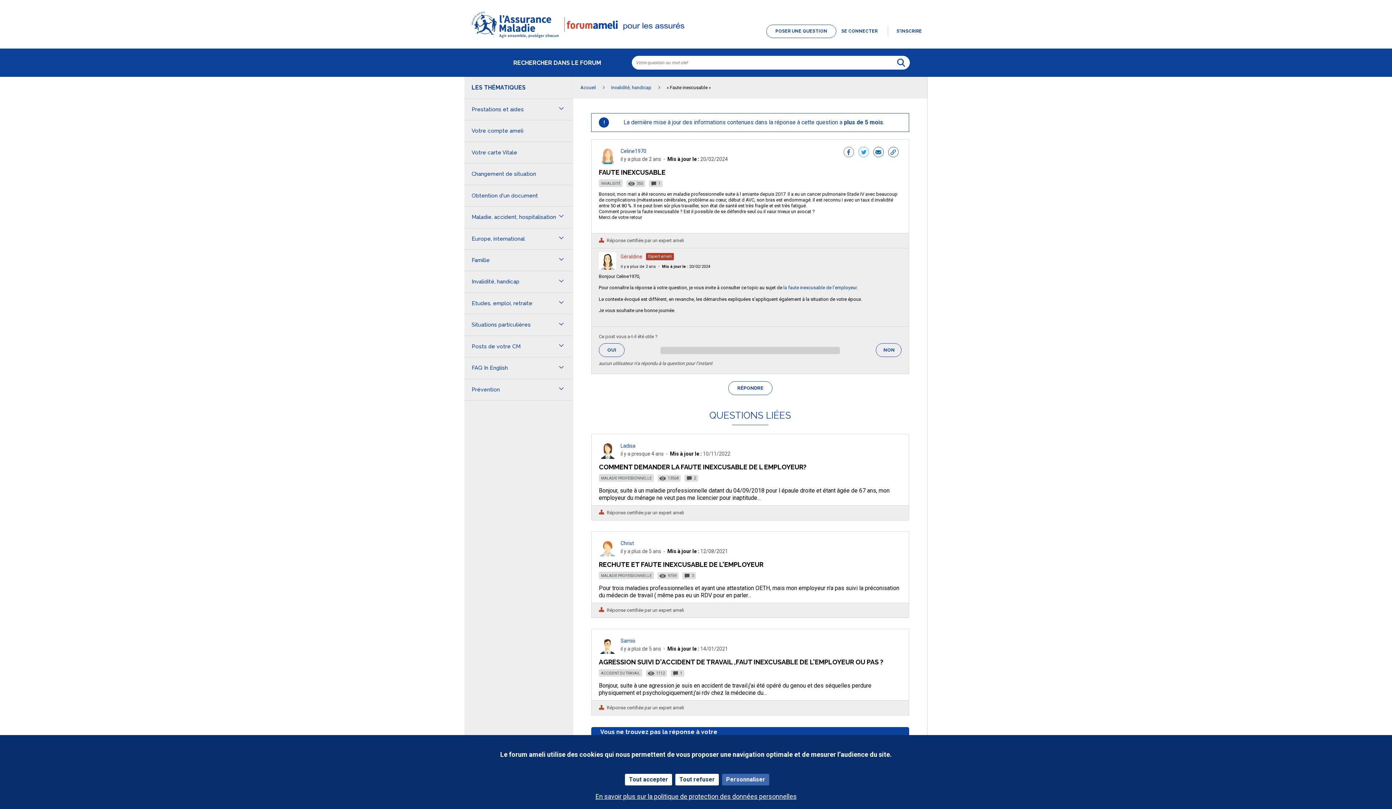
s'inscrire (909, 31)
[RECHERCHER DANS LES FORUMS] (901, 63)
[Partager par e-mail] (878, 153)
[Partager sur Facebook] (849, 153)
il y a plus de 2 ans (638, 266)
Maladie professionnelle (626, 478)
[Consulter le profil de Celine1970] (607, 162)
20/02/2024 (686, 266)
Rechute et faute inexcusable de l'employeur (681, 564)
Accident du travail (620, 673)
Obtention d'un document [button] (505, 195)
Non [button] (892, 352)
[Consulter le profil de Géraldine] (607, 267)
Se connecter (859, 31)
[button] (696, 38)
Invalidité (611, 184)
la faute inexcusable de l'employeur (820, 287)
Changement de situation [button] (504, 174)
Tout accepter (648, 779)
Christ (627, 543)
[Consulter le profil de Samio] (607, 651)
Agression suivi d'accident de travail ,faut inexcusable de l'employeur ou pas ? (741, 662)
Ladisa (628, 446)
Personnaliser (745, 779)
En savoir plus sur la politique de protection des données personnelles (696, 796)
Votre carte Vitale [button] (494, 152)
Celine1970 (633, 151)
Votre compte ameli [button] (497, 131)
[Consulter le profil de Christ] (607, 554)
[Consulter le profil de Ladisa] (607, 456)
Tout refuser (697, 779)
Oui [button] (616, 350)
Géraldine (631, 257)
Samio (628, 641)
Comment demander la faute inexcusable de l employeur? (703, 467)
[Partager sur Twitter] (863, 153)
